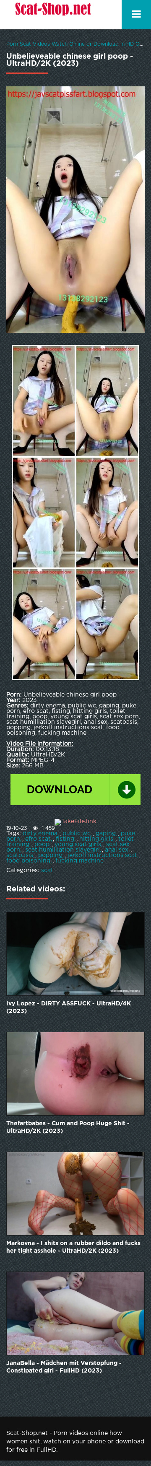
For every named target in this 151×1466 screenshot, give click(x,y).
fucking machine (79, 860)
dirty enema (40, 833)
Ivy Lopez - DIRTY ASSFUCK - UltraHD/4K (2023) (68, 1007)
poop (41, 844)
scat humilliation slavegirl (62, 849)
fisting (65, 839)
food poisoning (28, 860)
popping (50, 855)
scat (47, 870)
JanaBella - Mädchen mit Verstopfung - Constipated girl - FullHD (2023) (64, 1367)
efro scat (38, 839)
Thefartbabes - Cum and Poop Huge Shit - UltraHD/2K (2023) (68, 1127)
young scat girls (78, 844)
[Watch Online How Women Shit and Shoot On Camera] (52, 14)
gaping (106, 833)
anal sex (116, 849)
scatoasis (19, 855)
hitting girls (96, 839)
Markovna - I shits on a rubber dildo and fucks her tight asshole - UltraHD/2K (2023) (73, 1247)
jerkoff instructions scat (102, 855)
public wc (76, 833)
